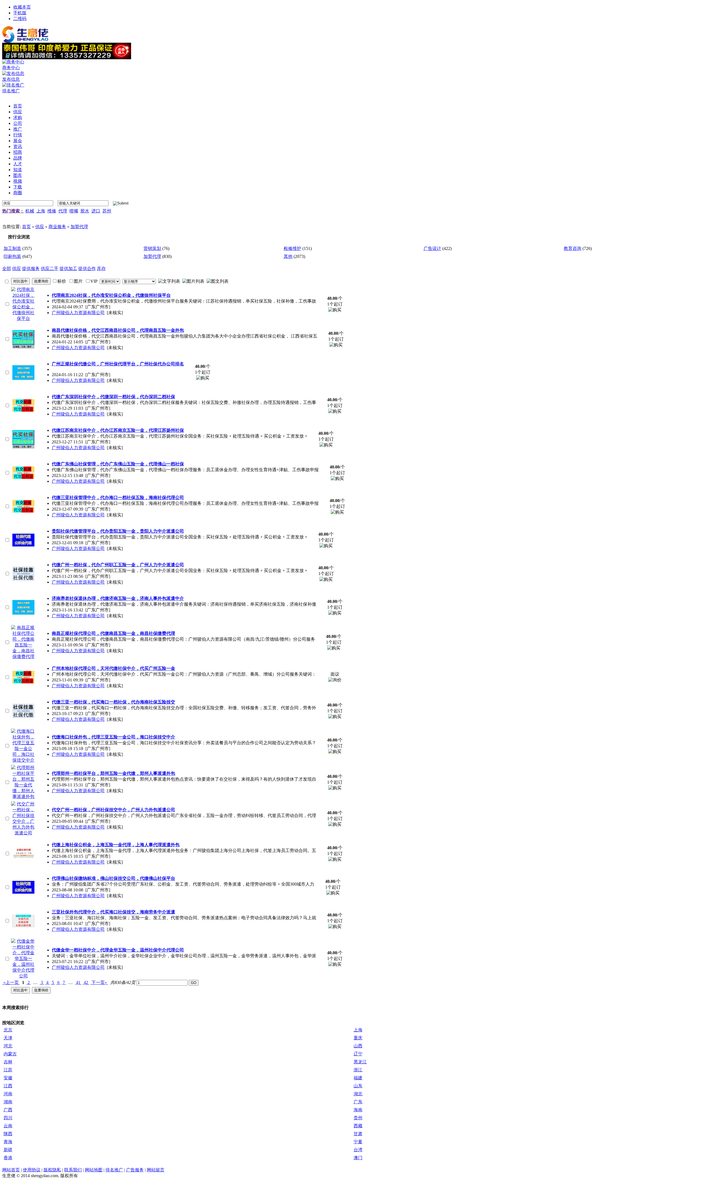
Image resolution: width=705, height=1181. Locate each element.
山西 (358, 1046)
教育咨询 (572, 248)
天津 (8, 1038)
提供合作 (87, 268)
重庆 (358, 1038)
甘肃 (358, 1133)
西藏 (358, 1125)
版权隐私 (52, 1169)
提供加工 (68, 268)
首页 (26, 226)
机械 (29, 211)
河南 (8, 1093)
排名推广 (114, 1169)
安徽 (8, 1077)
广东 (358, 1101)
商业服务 (57, 226)
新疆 (8, 1149)
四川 (8, 1117)
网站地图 (93, 1169)
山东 (358, 1085)
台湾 (358, 1149)
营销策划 (152, 248)
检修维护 (292, 248)
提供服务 (31, 268)
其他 (288, 256)
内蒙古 (10, 1053)
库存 (101, 268)
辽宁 (358, 1053)
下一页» (99, 982)
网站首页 (11, 1169)
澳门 (358, 1157)
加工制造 (12, 248)
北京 (8, 1030)
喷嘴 (73, 211)
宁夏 (358, 1141)
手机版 (19, 12)
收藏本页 (22, 7)
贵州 (358, 1117)
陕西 (8, 1133)
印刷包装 (12, 256)
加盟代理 (79, 226)
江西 (8, 1085)
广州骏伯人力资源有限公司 (78, 312)
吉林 (8, 1061)
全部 (6, 268)
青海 (8, 1141)
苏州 (106, 211)
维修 (51, 211)
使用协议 (31, 1169)
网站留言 (155, 1169)
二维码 (19, 18)
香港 (8, 1157)
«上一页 (11, 982)
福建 (358, 1077)
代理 (62, 211)
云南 (8, 1125)
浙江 (358, 1069)
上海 (40, 211)
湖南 (8, 1101)
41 (78, 982)
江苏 (8, 1069)
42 (86, 982)
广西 (8, 1109)
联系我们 (73, 1169)
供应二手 (49, 268)
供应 (39, 226)
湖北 (358, 1093)
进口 (95, 211)
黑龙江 (360, 1061)
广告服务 (135, 1169)
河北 (8, 1046)
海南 (358, 1109)
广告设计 (432, 248)
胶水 (84, 211)
